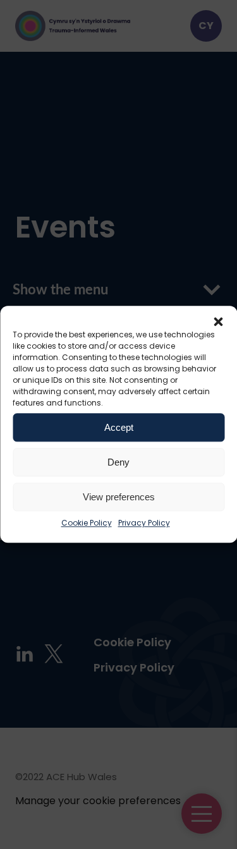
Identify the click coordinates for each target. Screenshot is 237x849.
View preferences (119, 496)
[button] (218, 321)
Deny (118, 462)
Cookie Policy (86, 522)
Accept (118, 427)
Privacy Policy (144, 522)
